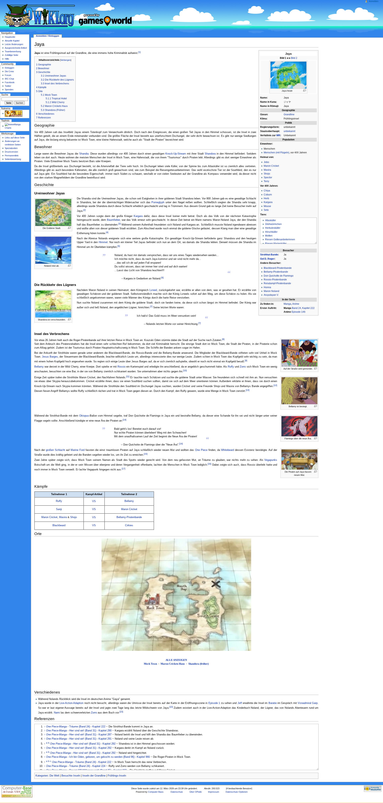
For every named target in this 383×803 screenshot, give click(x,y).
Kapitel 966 (143, 757)
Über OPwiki (196, 792)
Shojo (267, 173)
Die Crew (9, 71)
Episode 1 (214, 703)
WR (278, 135)
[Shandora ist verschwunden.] (53, 303)
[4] (107, 232)
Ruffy (231, 366)
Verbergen (66, 60)
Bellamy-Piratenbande (276, 271)
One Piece (201, 450)
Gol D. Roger (267, 258)
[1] (139, 52)
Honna (267, 287)
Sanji (59, 509)
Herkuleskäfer (272, 228)
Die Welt (54, 775)
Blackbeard (58, 525)
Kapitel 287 (105, 734)
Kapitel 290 (105, 730)
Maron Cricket (271, 166)
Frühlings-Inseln (117, 775)
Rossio (121, 366)
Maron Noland (271, 291)
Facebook (10, 82)
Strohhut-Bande (269, 254)
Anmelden (373, 1)
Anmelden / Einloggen (47, 36)
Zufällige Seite (11, 55)
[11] (127, 376)
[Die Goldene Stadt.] (53, 212)
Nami (57, 712)
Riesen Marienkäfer (275, 243)
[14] (124, 420)
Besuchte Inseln (70, 775)
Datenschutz (177, 792)
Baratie (272, 703)
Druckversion (11, 152)
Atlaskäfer (270, 220)
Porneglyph (157, 202)
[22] (171, 707)
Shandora (210, 153)
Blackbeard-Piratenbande (278, 268)
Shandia (84, 153)
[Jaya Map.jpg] (176, 594)
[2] (84, 210)
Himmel (103, 242)
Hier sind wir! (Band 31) (82, 730)
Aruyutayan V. (271, 295)
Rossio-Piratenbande (275, 279)
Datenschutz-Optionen (237, 792)
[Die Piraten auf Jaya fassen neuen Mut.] (299, 459)
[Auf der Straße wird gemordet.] (299, 353)
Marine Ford (78, 450)
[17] (123, 468)
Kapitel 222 (308, 308)
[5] (118, 246)
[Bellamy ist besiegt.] (299, 390)
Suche (4, 95)
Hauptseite (10, 37)
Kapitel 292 (109, 743)
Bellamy (39, 366)
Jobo (266, 162)
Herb (266, 198)
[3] (119, 224)
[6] (162, 277)
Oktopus (84, 415)
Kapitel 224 (98, 766)
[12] (275, 385)
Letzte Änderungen (14, 44)
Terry (266, 181)
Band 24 (296, 308)
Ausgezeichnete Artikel (16, 48)
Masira (267, 169)
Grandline (289, 114)
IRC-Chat (9, 79)
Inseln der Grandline (94, 775)
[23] (121, 711)
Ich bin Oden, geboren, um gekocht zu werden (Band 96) (101, 757)
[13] (247, 390)
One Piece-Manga (56, 726)
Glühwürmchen (273, 224)
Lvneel (153, 290)
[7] (151, 306)
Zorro (243, 366)
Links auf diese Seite (15, 137)
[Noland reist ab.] (53, 250)
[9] (246, 360)
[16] (209, 464)
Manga (287, 303)
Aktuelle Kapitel (12, 40)
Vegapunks (270, 460)
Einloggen (9, 68)
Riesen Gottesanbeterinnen (280, 239)
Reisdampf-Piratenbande (277, 283)
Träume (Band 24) (79, 726)
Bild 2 (294, 58)
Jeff (240, 703)
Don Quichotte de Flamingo (278, 275)
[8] (223, 339)
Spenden (9, 89)
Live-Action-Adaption (71, 703)
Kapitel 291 (105, 738)
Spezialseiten (11, 148)
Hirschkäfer (271, 232)
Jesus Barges (50, 356)
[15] (145, 454)
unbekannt (289, 131)
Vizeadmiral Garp (308, 703)
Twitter (8, 86)
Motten (268, 235)
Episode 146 (298, 311)
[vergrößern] (304, 90)
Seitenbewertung (13, 159)
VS (94, 501)
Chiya (267, 190)
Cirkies (129, 525)
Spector (268, 177)
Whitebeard (227, 450)
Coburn (268, 194)
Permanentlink (12, 155)
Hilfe (7, 59)
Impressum (213, 792)
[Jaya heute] (288, 75)
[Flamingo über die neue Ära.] (299, 426)
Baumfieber (113, 220)
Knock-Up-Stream (175, 153)
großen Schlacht (55, 450)
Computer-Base (155, 792)
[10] (185, 370)
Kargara (268, 202)
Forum (8, 75)
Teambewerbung (13, 51)
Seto (266, 210)
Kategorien (42, 775)
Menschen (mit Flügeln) (276, 152)
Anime (295, 303)
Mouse (267, 206)
